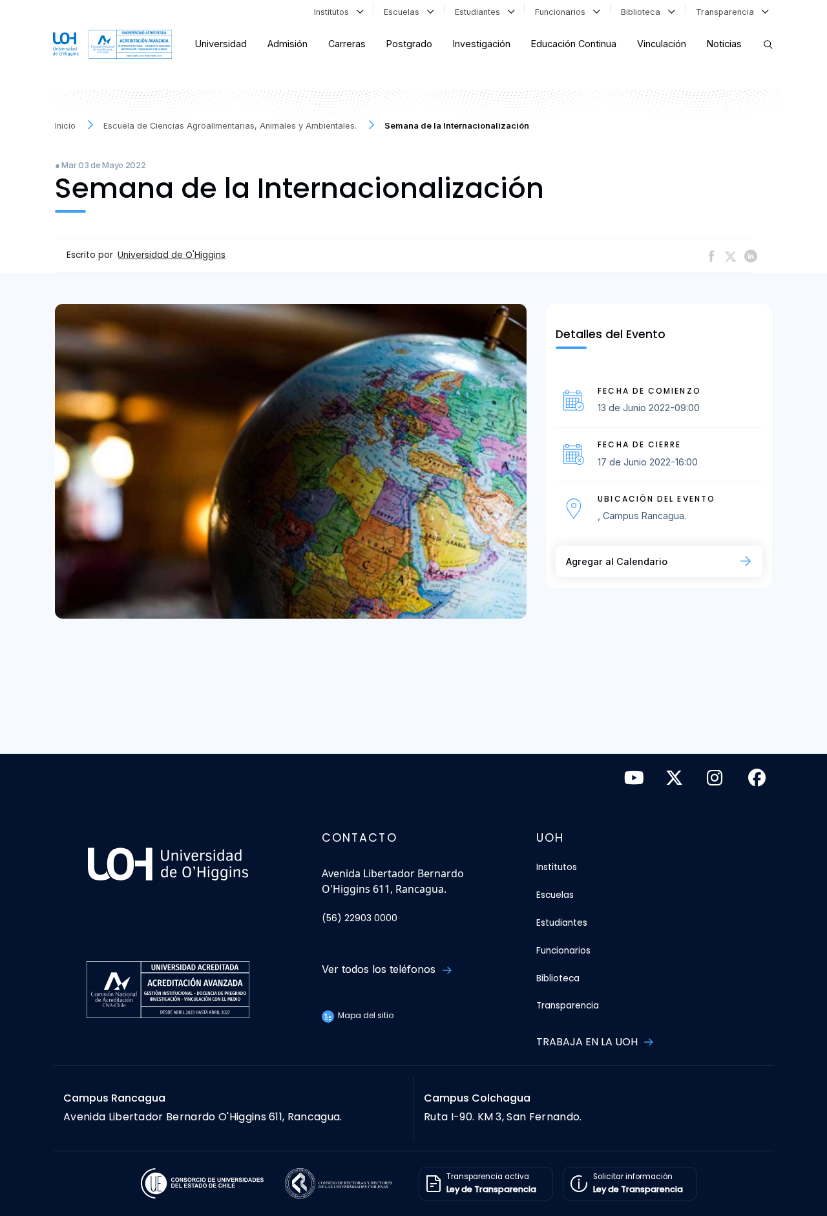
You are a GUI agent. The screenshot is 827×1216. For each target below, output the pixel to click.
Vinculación (661, 43)
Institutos (334, 12)
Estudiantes (480, 12)
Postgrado (409, 43)
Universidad (221, 43)
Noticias (724, 43)
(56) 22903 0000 (359, 918)
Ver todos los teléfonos (380, 969)
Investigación (481, 43)
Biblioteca (643, 12)
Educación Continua (573, 43)
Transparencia (727, 12)
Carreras (347, 43)
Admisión (287, 43)
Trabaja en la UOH (588, 1041)
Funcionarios (563, 12)
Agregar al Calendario (616, 561)
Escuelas (404, 12)
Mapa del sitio (364, 1015)
